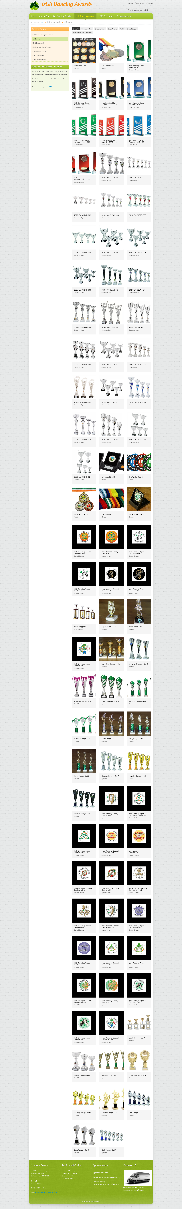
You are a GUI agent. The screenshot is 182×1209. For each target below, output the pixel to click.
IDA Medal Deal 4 (136, 477)
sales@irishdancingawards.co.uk (46, 1192)
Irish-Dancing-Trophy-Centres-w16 (82, 926)
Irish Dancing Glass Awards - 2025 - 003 (82, 141)
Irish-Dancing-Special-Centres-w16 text (138, 889)
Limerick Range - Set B (137, 776)
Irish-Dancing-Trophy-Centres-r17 (110, 552)
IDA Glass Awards (38, 43)
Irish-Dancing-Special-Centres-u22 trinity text (138, 814)
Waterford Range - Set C (83, 701)
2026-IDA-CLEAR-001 (110, 178)
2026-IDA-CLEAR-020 (137, 365)
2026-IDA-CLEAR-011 (137, 290)
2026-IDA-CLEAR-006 (82, 252)
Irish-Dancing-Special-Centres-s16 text (138, 1001)
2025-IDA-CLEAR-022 (110, 402)
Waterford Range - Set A (111, 664)
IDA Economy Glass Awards (41, 47)
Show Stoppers (132, 29)
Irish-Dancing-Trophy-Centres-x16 (110, 889)
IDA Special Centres (39, 59)
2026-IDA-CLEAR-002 (137, 178)
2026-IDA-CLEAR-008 (137, 252)
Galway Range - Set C (110, 1112)
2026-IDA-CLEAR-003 (82, 215)
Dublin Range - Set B (82, 1075)
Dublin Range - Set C (110, 1075)
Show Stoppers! (80, 626)
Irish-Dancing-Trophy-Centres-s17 (110, 1001)
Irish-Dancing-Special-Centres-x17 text (110, 852)
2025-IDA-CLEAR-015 (82, 327)
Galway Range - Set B (82, 1112)
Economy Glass (100, 29)
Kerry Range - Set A (109, 739)
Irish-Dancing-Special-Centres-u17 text (138, 926)
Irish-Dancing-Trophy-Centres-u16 (137, 964)
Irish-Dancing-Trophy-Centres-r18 (82, 665)
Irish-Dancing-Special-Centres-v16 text (110, 926)
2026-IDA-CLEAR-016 (110, 327)
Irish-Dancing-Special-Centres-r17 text (83, 552)
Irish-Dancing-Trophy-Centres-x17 (137, 852)
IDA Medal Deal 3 (108, 477)
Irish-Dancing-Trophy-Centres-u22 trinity (82, 852)
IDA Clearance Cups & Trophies (43, 35)
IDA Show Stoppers (38, 55)
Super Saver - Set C (136, 626)
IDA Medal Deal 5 (81, 514)
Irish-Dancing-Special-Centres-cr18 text (110, 590)
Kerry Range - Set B (136, 739)
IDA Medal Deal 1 (80, 65)
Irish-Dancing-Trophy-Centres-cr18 (137, 590)
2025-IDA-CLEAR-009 (82, 290)
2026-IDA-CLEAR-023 (137, 402)
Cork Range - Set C (81, 1150)
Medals (122, 29)
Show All (76, 29)
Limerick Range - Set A (110, 776)
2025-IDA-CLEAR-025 (110, 439)
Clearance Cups (86, 29)
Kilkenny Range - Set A (110, 701)
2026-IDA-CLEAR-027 (82, 477)
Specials (89, 32)
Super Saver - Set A (136, 514)
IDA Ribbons (106, 514)
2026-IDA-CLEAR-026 (137, 439)
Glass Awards (112, 29)
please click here (49, 87)
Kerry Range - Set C (81, 776)
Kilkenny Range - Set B (137, 701)
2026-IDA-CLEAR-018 (82, 365)
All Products (37, 39)
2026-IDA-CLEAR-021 (82, 402)
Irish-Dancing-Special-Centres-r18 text (110, 1039)
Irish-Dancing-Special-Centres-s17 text (83, 1001)
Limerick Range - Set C (83, 813)
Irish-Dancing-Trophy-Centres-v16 (110, 814)
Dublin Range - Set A (137, 1038)
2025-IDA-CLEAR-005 (137, 215)
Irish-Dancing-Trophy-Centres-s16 (82, 1039)
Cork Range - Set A (136, 1112)
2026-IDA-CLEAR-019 (110, 365)
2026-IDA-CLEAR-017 (137, 327)
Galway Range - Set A (137, 1075)
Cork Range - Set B (109, 1150)
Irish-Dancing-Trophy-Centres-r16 (82, 590)
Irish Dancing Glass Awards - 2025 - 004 (137, 66)
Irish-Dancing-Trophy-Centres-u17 (82, 964)
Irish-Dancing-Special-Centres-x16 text (83, 889)
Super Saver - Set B (109, 626)
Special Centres (78, 32)
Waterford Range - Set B (138, 664)
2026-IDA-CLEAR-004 (110, 215)
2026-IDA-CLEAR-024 (82, 439)
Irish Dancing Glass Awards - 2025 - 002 (109, 104)
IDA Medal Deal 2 (108, 65)
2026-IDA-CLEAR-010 (110, 290)
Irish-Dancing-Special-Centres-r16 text (138, 552)
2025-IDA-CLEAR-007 (110, 252)
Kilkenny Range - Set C (83, 739)
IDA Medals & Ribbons (39, 51)
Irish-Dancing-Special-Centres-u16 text (110, 964)
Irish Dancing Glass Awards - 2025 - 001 (137, 104)
